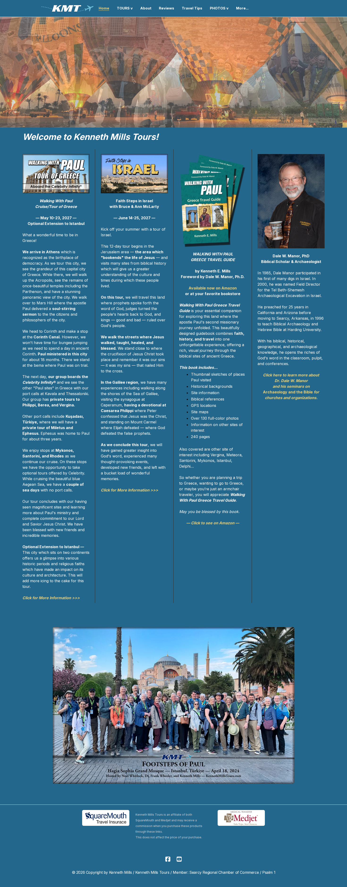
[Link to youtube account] (179, 859)
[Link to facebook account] (168, 859)
